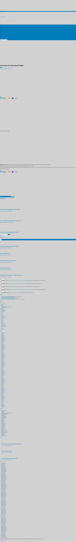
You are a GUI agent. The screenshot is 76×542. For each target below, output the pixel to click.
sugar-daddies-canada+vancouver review (7, 306)
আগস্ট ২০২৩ (3, 488)
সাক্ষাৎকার (3, 434)
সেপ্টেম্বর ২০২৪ (3, 479)
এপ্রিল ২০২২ (3, 369)
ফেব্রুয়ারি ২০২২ (3, 501)
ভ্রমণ (2, 31)
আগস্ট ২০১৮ (3, 400)
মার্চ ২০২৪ (3, 483)
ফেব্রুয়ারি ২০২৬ (3, 336)
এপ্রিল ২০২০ (3, 386)
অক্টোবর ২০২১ (3, 373)
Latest (2, 239)
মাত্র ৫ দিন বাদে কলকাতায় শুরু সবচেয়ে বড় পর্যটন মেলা (5, 196)
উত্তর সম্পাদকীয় (3, 310)
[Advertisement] (24, 5)
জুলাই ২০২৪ (3, 350)
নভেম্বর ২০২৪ (3, 347)
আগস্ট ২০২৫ (3, 471)
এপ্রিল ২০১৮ (3, 403)
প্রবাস (2, 35)
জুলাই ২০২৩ (3, 358)
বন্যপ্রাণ (2, 424)
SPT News (11, 68)
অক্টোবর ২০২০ (3, 382)
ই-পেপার (2, 33)
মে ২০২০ (2, 385)
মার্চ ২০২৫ (3, 344)
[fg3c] (8, 23)
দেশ (1, 67)
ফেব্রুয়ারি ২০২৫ (3, 345)
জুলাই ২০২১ (3, 506)
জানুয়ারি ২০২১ (3, 510)
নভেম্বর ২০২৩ (3, 486)
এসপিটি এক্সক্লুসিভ (3, 417)
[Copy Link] (8, 98)
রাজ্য (2, 429)
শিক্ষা (2, 327)
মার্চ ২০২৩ (3, 361)
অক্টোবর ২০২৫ (3, 339)
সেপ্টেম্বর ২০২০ (3, 513)
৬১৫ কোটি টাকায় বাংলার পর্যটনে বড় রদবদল (6, 298)
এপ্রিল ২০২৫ (3, 474)
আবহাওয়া (2, 32)
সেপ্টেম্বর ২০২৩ (3, 357)
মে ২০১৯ (2, 394)
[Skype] (14, 98)
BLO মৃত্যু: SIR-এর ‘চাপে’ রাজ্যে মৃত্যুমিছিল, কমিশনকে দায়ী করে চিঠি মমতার (10, 209)
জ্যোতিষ (2, 419)
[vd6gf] (30, 129)
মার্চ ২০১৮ (3, 404)
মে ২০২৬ (2, 334)
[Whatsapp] (6, 98)
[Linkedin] (4, 98)
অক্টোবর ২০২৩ (3, 356)
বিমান (2, 427)
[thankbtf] (15, 195)
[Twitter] (2, 98)
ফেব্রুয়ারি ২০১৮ (3, 535)
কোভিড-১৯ (3, 311)
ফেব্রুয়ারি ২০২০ (3, 518)
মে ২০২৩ (2, 360)
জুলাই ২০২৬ (3, 333)
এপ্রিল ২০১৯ (3, 525)
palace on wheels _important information (15, 292)
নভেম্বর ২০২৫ (3, 469)
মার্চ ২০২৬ (3, 466)
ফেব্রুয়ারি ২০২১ (3, 379)
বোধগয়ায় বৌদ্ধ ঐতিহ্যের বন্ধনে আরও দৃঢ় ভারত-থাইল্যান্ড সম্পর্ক (8, 260)
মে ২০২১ (2, 377)
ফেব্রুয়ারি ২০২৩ (3, 362)
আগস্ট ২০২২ (3, 366)
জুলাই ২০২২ (3, 367)
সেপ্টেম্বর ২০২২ (3, 496)
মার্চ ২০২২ (3, 370)
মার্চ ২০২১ (3, 378)
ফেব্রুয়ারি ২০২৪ (3, 484)
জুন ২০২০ (3, 515)
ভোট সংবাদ (3, 321)
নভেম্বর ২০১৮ (3, 398)
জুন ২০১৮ (3, 532)
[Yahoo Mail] (13, 98)
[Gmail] (11, 98)
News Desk (11, 222)
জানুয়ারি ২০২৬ (3, 337)
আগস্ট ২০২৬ (3, 332)
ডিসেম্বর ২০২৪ (3, 346)
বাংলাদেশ (2, 27)
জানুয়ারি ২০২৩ (3, 493)
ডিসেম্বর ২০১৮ (3, 528)
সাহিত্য (2, 328)
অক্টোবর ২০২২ (3, 365)
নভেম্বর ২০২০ (3, 381)
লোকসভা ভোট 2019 (4, 37)
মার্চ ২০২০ (3, 387)
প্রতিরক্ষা (2, 422)
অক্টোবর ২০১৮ (3, 399)
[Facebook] (1, 98)
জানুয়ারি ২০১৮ (3, 405)
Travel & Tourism (4, 38)
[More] (16, 98)
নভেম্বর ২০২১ (3, 503)
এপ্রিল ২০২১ (3, 508)
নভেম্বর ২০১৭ (3, 537)
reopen (2, 305)
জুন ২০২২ (3, 498)
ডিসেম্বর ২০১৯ (3, 389)
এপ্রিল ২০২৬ (3, 335)
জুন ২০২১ (3, 376)
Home (2, 540)
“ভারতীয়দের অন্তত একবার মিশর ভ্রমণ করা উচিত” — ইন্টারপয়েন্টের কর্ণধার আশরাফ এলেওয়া (11, 275)
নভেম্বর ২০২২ (3, 364)
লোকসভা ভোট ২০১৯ (4, 431)
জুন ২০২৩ (3, 359)
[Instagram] (9, 98)
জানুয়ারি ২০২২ (3, 371)
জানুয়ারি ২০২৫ (3, 476)
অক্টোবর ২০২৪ (3, 478)
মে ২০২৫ (2, 343)
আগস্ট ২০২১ (3, 505)
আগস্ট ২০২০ (3, 383)
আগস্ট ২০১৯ (3, 392)
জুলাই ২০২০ (3, 384)
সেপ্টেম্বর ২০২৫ (3, 340)
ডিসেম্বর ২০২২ (3, 363)
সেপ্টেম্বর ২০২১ (3, 374)
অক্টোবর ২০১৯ (3, 390)
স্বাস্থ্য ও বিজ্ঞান (3, 329)
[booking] (30, 163)
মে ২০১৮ (2, 533)
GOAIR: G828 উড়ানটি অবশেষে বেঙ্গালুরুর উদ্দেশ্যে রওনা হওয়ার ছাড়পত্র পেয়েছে (10, 220)
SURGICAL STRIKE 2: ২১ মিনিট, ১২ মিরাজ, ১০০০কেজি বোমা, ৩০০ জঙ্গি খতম (18, 286)
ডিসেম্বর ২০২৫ (3, 338)
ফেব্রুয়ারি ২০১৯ (3, 396)
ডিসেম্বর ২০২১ (3, 372)
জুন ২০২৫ (3, 342)
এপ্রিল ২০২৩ (3, 491)
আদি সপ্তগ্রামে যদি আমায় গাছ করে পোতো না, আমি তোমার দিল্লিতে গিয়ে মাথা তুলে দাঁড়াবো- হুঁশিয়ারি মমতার (20, 280)
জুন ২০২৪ (3, 481)
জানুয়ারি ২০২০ (3, 388)
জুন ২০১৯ (3, 393)
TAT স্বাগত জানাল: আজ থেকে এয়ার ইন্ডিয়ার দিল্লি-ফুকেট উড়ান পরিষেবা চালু (9, 232)
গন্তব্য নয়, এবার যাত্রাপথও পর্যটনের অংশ (5, 253)
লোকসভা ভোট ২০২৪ (4, 326)
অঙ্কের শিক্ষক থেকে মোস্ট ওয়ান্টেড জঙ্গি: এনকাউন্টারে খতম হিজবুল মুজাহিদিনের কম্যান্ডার (17, 283)
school (2, 412)
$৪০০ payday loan (4, 410)
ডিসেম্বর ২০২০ (3, 511)
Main (0, 67)
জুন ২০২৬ (3, 464)
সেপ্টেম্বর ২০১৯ (3, 391)
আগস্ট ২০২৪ (3, 349)
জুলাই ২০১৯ (3, 523)
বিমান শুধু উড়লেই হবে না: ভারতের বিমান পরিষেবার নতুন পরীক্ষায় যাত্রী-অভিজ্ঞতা (9, 246)
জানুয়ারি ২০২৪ (3, 354)
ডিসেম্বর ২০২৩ (3, 355)
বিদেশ (2, 26)
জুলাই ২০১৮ (3, 401)
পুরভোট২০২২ (3, 315)
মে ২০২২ (2, 368)
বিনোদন (2, 30)
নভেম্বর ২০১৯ (3, 520)
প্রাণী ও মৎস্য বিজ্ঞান (4, 317)
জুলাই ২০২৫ (3, 341)
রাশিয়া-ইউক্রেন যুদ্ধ (4, 323)
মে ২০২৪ (2, 351)
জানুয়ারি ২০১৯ (3, 397)
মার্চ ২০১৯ (3, 395)
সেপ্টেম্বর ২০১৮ (3, 530)
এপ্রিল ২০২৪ (3, 352)
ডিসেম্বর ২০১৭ (3, 406)
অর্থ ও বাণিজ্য (3, 34)
